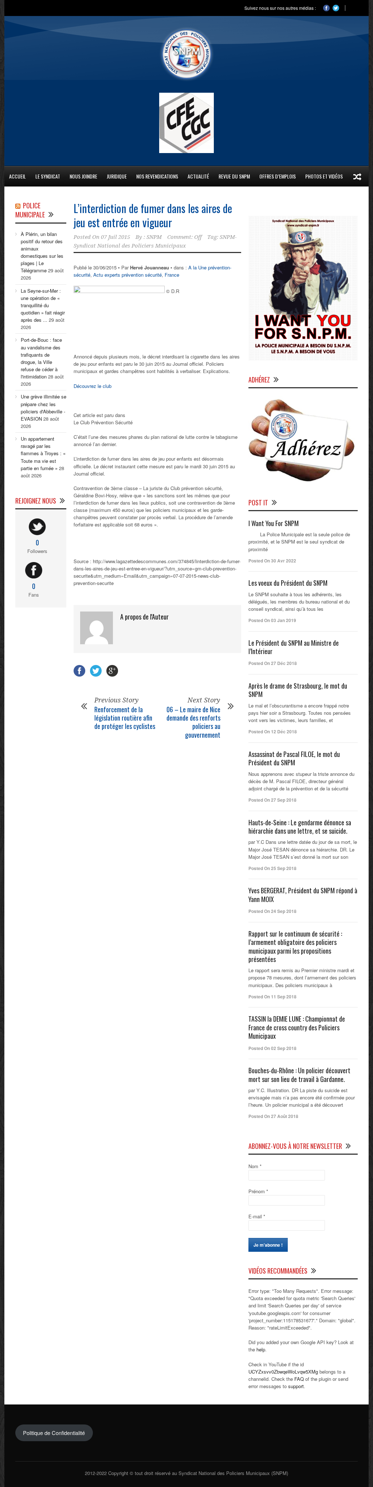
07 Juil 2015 (115, 237)
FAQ (299, 1378)
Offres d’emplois (277, 176)
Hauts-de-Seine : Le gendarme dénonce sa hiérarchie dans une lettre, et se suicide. (299, 826)
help (260, 1349)
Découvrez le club (92, 385)
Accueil (17, 176)
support (296, 1386)
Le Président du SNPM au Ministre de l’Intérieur (293, 647)
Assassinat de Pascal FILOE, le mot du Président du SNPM (294, 758)
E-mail (256, 1216)
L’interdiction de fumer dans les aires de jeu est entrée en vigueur (153, 215)
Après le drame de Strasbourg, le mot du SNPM (297, 690)
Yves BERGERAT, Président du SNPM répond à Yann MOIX (302, 894)
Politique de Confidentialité (54, 1432)
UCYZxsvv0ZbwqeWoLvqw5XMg (283, 1371)
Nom (255, 1166)
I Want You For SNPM (273, 523)
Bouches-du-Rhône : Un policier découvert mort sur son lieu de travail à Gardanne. (299, 1074)
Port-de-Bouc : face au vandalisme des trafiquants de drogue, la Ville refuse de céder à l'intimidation (41, 358)
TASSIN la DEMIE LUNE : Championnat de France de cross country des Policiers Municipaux (296, 1027)
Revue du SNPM (234, 176)
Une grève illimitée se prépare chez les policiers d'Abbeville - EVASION (43, 407)
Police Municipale (30, 210)
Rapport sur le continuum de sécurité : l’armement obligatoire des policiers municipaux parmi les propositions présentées (295, 946)
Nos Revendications (157, 176)
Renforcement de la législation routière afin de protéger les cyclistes (124, 718)
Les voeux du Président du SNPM (287, 583)
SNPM (154, 237)
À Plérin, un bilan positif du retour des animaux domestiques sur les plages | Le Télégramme (42, 252)
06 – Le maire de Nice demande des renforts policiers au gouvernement (193, 722)
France (172, 274)
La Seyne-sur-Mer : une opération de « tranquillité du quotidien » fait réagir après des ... (43, 305)
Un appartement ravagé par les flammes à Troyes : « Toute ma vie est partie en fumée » (43, 453)
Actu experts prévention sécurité (127, 274)
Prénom (258, 1191)
